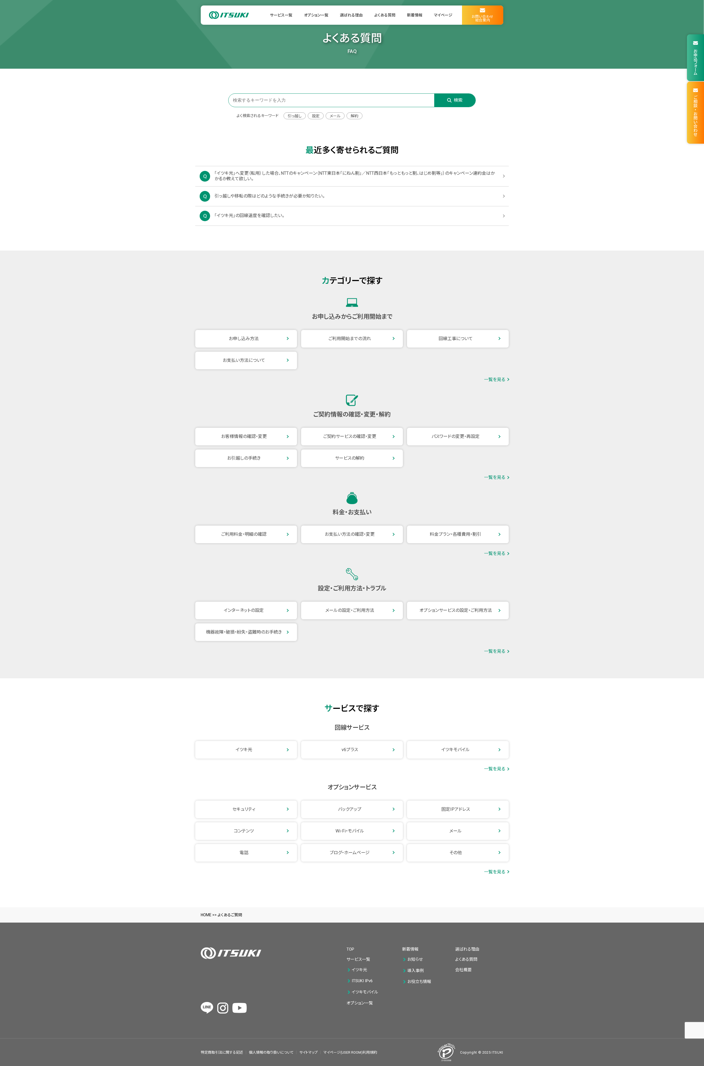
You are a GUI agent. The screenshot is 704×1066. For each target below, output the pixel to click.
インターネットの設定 (244, 610)
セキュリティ (243, 809)
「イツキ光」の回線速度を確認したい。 (249, 215)
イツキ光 (244, 749)
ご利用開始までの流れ (349, 338)
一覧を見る (494, 379)
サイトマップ (308, 1052)
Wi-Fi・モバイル (350, 831)
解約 (354, 116)
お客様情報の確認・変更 (244, 436)
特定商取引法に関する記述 (222, 1052)
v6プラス (350, 749)
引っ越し (295, 116)
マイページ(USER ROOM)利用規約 (350, 1052)
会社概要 (463, 969)
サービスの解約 (349, 458)
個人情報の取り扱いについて (271, 1052)
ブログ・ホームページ (350, 852)
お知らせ (415, 959)
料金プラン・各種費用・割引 (455, 534)
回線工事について (456, 338)
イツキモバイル (455, 749)
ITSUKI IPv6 (362, 981)
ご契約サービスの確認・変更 (349, 436)
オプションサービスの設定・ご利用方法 (455, 610)
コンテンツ (244, 831)
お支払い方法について (244, 360)
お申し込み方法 (244, 338)
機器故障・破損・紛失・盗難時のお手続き (244, 632)
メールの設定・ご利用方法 (349, 610)
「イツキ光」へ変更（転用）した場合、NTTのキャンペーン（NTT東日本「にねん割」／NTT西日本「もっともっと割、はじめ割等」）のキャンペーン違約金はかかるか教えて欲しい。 (355, 176)
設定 (316, 116)
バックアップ (349, 809)
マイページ (443, 15)
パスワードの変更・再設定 (455, 436)
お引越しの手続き (244, 458)
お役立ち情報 (419, 982)
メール (335, 116)
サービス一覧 (281, 15)
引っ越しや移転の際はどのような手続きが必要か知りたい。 (270, 196)
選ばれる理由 (351, 15)
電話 (244, 852)
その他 (455, 852)
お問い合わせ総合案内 (483, 18)
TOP (350, 949)
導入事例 (415, 971)
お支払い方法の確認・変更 (350, 534)
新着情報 (414, 15)
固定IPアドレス (455, 809)
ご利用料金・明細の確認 (243, 534)
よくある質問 (384, 15)
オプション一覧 (316, 15)
